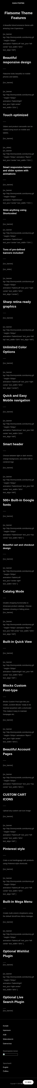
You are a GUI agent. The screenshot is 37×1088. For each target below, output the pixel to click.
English (5, 1067)
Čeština (5, 1071)
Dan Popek (18, 3)
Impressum (7, 1030)
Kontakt (5, 1026)
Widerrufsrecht (8, 1039)
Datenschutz (7, 1043)
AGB (4, 1035)
